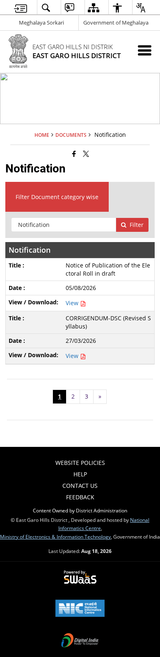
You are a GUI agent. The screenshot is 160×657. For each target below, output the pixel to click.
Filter (137, 225)
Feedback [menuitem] (80, 497)
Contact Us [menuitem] (80, 485)
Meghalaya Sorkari (41, 22)
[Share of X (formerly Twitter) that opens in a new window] (86, 153)
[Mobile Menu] (144, 50)
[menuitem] (20, 7)
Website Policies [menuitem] (80, 463)
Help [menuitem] (80, 474)
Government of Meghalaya (116, 22)
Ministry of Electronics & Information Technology (55, 536)
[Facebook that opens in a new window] (74, 153)
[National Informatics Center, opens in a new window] (80, 609)
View (73, 303)
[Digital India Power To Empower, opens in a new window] (80, 641)
